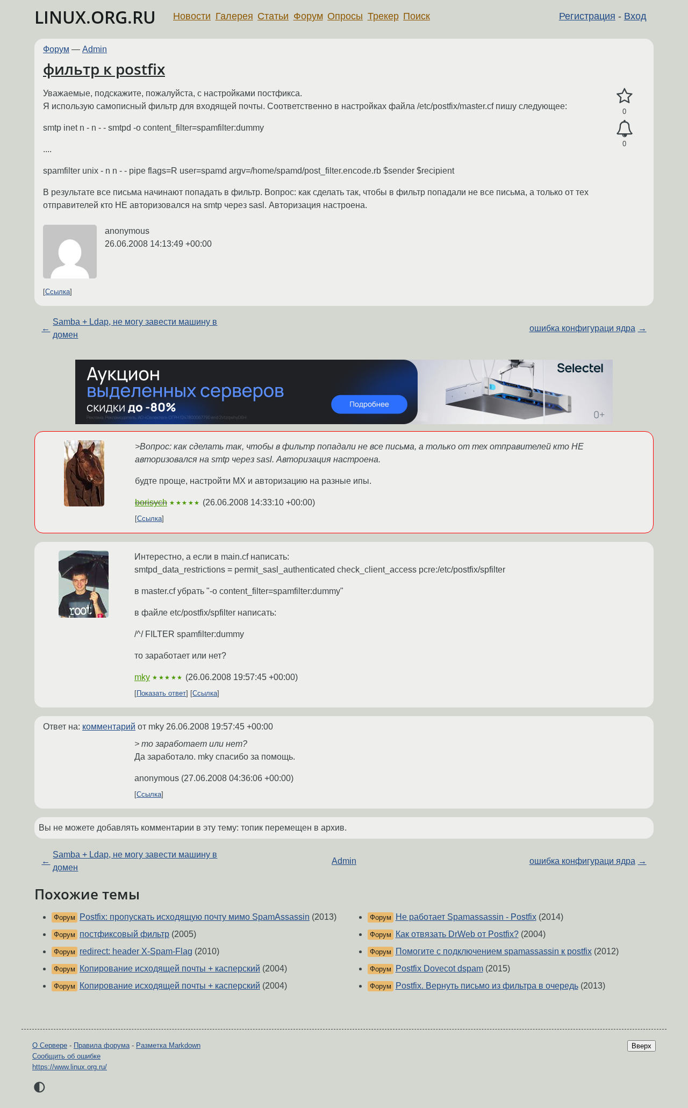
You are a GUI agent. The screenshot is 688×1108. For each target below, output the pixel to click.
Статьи (273, 16)
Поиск (416, 16)
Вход (635, 16)
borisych (151, 502)
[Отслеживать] (624, 129)
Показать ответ (161, 693)
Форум (308, 16)
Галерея (234, 16)
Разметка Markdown (168, 1045)
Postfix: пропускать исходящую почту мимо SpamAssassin (195, 916)
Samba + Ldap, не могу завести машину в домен (135, 328)
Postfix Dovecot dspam (439, 968)
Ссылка (57, 292)
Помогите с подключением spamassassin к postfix (494, 951)
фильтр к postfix (104, 69)
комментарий (108, 726)
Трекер (383, 16)
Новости (192, 16)
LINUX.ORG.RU (95, 16)
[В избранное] (624, 96)
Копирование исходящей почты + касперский (170, 968)
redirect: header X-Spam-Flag (136, 951)
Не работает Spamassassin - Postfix (466, 916)
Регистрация (587, 16)
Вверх (641, 1046)
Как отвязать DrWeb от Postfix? (457, 934)
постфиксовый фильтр (124, 934)
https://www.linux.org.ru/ (69, 1067)
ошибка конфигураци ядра (582, 328)
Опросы (345, 16)
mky (142, 677)
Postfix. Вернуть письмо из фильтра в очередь (487, 985)
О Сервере (49, 1045)
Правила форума (102, 1045)
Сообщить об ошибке (66, 1056)
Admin (94, 49)
